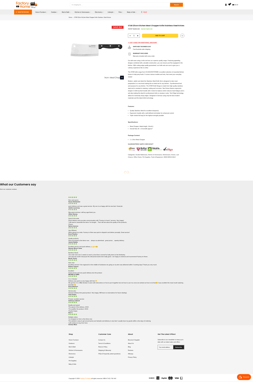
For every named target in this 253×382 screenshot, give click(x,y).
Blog (129, 347)
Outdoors (72, 343)
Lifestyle (110, 12)
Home (70, 17)
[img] (126, 197)
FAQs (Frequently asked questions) (109, 354)
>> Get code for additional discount (142, 42)
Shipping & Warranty (104, 350)
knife (143, 60)
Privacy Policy (132, 357)
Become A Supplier (134, 340)
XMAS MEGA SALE (170, 157)
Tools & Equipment (157, 157)
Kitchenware (166, 154)
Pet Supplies (146, 157)
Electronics (98, 12)
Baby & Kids (131, 12)
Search (176, 5)
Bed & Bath (65, 12)
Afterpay (130, 354)
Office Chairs (138, 157)
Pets (120, 12)
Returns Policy (102, 347)
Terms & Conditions (104, 343)
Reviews (130, 350)
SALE (145, 12)
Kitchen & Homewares (82, 12)
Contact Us (101, 340)
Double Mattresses (141, 154)
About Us (131, 343)
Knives (173, 154)
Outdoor (53, 12)
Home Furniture (40, 12)
